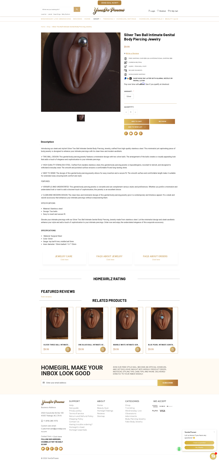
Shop (96, 19)
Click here (64, 260)
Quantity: (129, 107)
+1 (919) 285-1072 (50, 421)
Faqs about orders (155, 256)
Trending (108, 19)
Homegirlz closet (77, 427)
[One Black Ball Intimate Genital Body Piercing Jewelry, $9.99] (92, 323)
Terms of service (76, 413)
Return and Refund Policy (81, 416)
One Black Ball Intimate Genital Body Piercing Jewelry (91, 345)
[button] (131, 53)
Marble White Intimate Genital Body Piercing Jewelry (126, 345)
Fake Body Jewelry (134, 422)
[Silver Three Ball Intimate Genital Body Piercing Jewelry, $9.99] (57, 323)
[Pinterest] (141, 133)
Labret (50, 14)
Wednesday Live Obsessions (56, 19)
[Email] (131, 133)
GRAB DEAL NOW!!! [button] (109, 3)
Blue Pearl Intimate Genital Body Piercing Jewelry (161, 345)
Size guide (74, 408)
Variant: (128, 91)
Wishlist (162, 11)
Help (71, 405)
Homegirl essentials (150, 19)
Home (87, 19)
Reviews (77, 19)
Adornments (131, 416)
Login (153, 11)
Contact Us (74, 422)
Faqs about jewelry (109, 256)
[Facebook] (126, 133)
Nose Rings (57, 14)
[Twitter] (136, 133)
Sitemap (101, 416)
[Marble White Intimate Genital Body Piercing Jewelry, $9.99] (127, 323)
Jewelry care (63, 256)
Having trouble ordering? (81, 424)
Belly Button (66, 14)
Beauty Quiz (171, 19)
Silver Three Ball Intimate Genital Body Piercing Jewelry (56, 345)
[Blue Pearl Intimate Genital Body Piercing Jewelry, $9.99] (161, 323)
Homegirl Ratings (126, 19)
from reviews (46, 297)
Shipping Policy (76, 419)
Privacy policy (75, 411)
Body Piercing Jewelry (135, 419)
